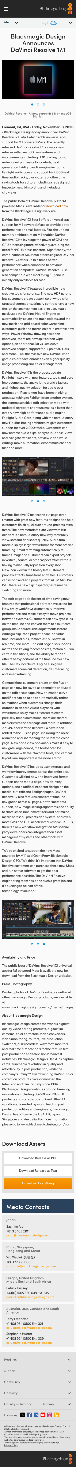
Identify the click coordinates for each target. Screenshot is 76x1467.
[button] (32, 104)
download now (57, 206)
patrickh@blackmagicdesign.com (30, 1296)
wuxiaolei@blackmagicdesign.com (31, 1266)
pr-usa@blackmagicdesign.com (29, 1328)
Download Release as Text (38, 1170)
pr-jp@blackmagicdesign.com (27, 1235)
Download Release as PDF (38, 1158)
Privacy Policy (11, 1445)
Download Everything (38, 1183)
